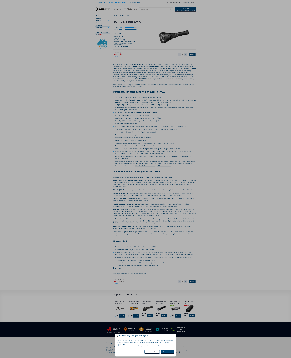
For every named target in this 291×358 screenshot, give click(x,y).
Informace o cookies (123, 348)
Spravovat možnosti (152, 352)
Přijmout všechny (167, 352)
